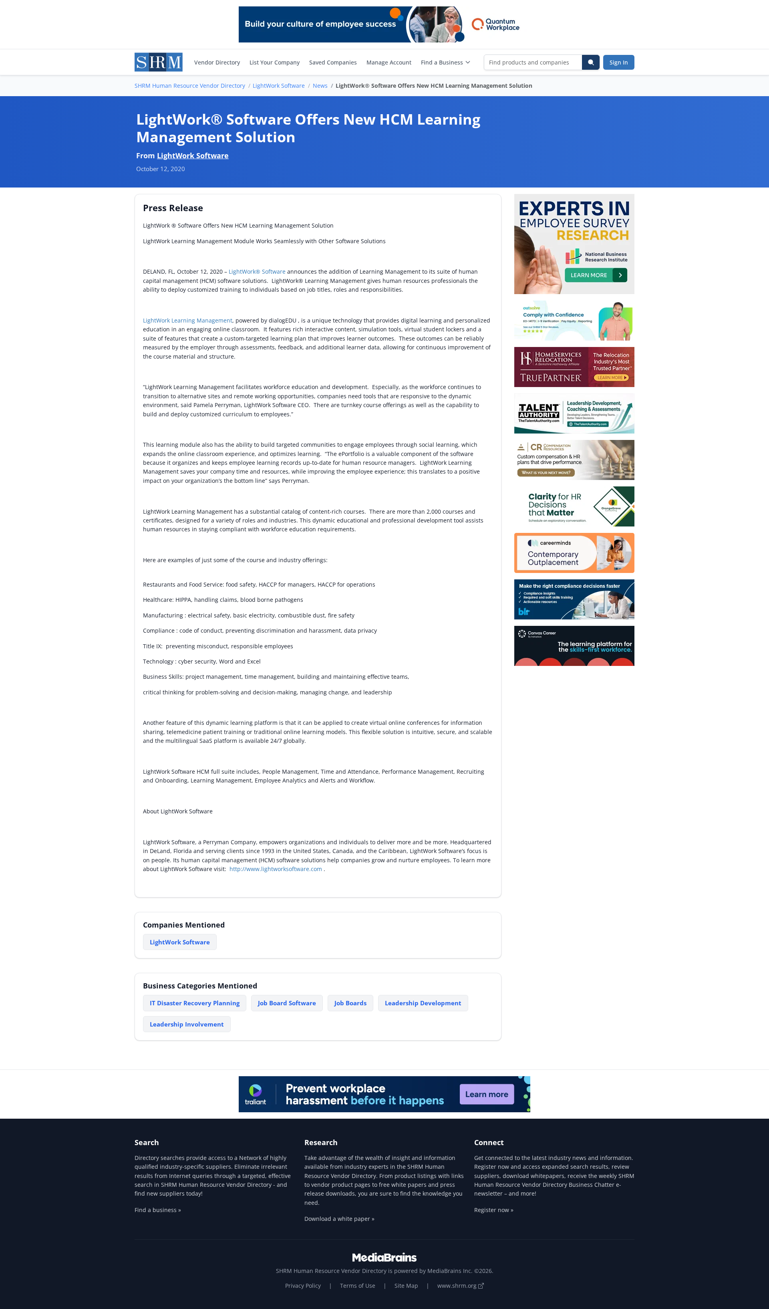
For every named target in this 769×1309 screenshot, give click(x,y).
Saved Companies (333, 62)
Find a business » (158, 1210)
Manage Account (388, 62)
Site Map (406, 1285)
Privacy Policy (303, 1285)
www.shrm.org (457, 1285)
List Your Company (275, 62)
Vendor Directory (217, 62)
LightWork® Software (257, 271)
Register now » (493, 1210)
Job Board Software (287, 1003)
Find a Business (442, 62)
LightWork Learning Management (187, 320)
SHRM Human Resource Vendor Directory (190, 85)
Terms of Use (357, 1285)
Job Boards (350, 1003)
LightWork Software (279, 85)
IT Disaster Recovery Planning (195, 1003)
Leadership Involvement (187, 1024)
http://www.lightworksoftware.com (276, 869)
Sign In (619, 62)
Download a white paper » (339, 1218)
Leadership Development (423, 1003)
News (320, 85)
